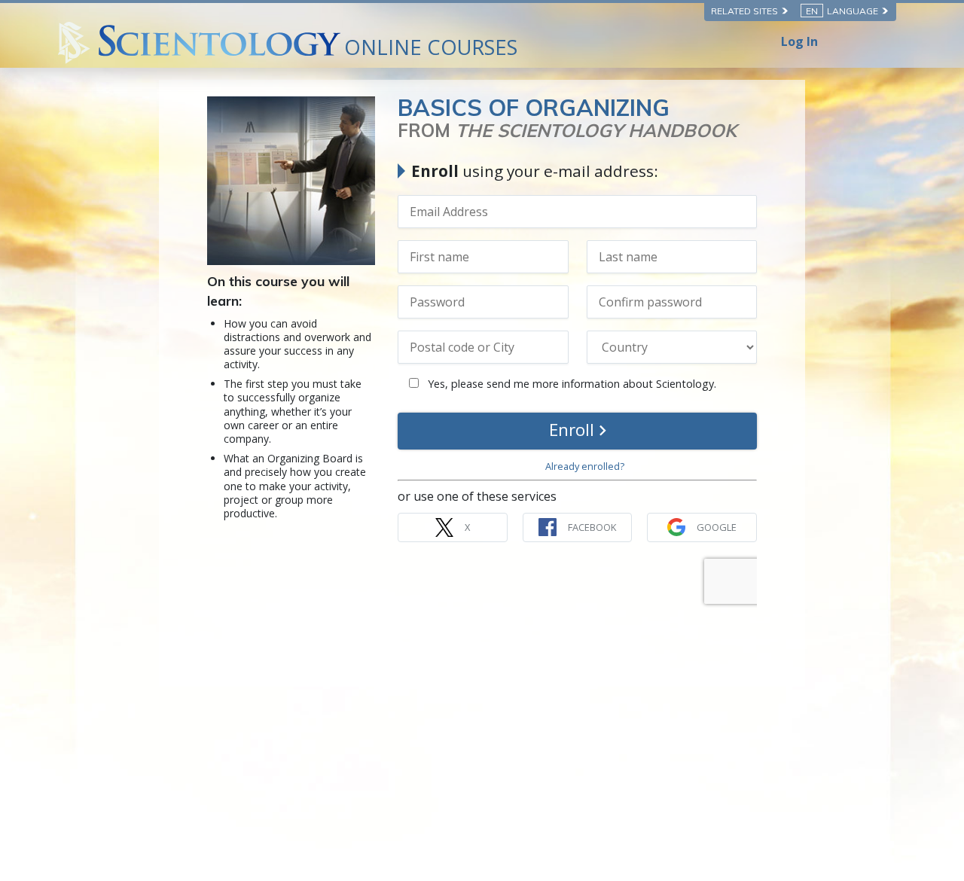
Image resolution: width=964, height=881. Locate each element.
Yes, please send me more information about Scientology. (570, 383)
